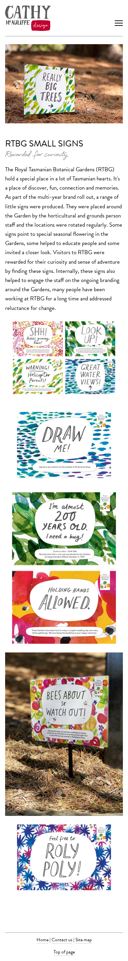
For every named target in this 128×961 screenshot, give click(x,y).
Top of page (64, 952)
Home (42, 939)
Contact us (62, 939)
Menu (119, 18)
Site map (83, 939)
